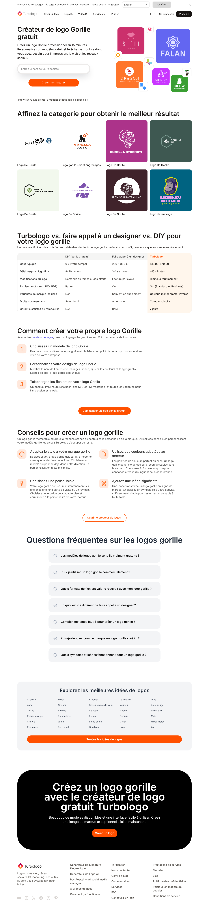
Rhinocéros (64, 716)
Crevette (32, 699)
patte (30, 705)
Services (116, 886)
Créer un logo (51, 14)
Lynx (122, 727)
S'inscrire (184, 14)
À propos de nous (81, 888)
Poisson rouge (35, 716)
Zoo (153, 727)
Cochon (62, 705)
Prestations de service (167, 864)
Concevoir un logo (122, 898)
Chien (123, 721)
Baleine (62, 710)
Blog (155, 875)
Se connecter (166, 14)
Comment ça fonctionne (85, 894)
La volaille (125, 699)
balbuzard (156, 710)
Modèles (158, 870)
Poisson (93, 710)
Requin (124, 716)
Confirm (161, 4)
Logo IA (68, 14)
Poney (92, 716)
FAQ (113, 892)
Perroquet (63, 727)
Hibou (61, 699)
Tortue (30, 710)
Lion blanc (94, 727)
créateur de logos (42, 337)
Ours (153, 699)
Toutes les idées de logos (104, 739)
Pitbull (123, 710)
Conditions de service (166, 896)
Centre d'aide (120, 875)
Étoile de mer (96, 721)
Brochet (93, 699)
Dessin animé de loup (100, 705)
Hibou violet (157, 721)
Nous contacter (121, 870)
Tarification (118, 864)
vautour (124, 705)
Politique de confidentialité (169, 881)
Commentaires (120, 881)
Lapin (61, 721)
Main (153, 716)
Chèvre (31, 721)
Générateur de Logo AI (84, 874)
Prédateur (32, 727)
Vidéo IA (83, 14)
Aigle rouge (157, 705)
